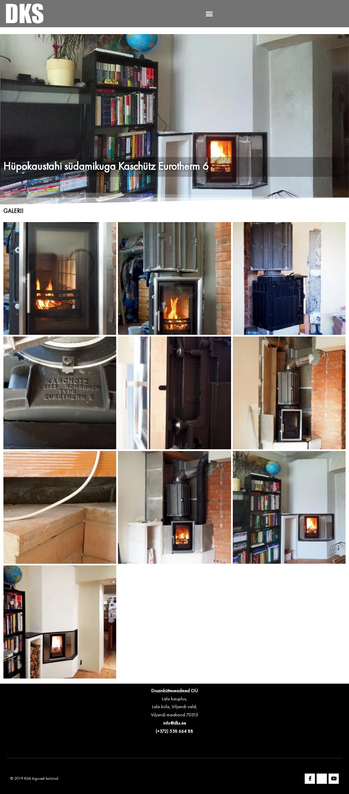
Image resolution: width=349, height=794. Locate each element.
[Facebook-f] (310, 779)
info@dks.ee (174, 723)
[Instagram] (322, 779)
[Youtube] (334, 779)
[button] (209, 13)
